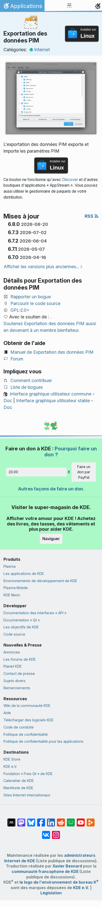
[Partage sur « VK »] (46, 832)
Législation (51, 893)
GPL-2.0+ (19, 310)
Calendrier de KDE (18, 780)
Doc (7, 400)
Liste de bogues (26, 387)
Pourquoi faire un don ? (70, 451)
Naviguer (51, 538)
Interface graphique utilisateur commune (50, 393)
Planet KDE (12, 666)
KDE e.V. (10, 766)
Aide (7, 713)
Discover (70, 179)
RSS (89, 216)
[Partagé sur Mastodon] (21, 820)
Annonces (11, 652)
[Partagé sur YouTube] (81, 820)
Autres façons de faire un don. (51, 488)
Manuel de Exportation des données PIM (52, 352)
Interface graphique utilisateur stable (53, 400)
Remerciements (16, 688)
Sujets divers (14, 681)
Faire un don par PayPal (83, 472)
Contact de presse (19, 673)
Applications (22, 7)
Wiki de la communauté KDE (26, 705)
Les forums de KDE (19, 659)
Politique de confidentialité (25, 734)
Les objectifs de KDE (21, 627)
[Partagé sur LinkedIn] (51, 820)
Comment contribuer (31, 380)
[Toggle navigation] (69, 6)
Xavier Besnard (67, 866)
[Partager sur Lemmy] (71, 820)
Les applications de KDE (23, 573)
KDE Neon (11, 595)
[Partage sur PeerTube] (91, 820)
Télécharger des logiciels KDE (28, 720)
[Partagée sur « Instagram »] (56, 832)
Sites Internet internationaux (26, 795)
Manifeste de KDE (18, 788)
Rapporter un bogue (30, 296)
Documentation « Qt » (21, 620)
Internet (42, 49)
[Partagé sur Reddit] (61, 820)
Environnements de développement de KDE (40, 581)
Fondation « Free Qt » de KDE (27, 774)
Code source (14, 634)
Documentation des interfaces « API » (34, 613)
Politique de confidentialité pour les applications (43, 741)
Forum (16, 358)
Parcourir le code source (35, 303)
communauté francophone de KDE (45, 871)
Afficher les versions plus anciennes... (41, 266)
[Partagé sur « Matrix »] (11, 820)
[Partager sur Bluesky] (31, 820)
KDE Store (11, 759)
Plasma (9, 566)
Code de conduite (18, 727)
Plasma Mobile (15, 588)
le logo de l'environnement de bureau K (59, 882)
